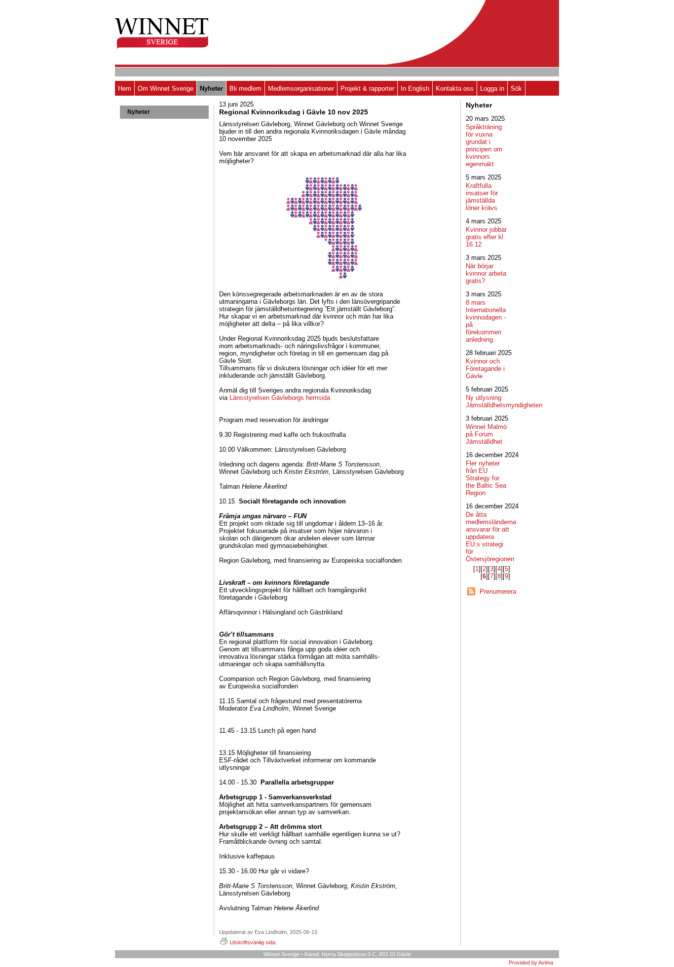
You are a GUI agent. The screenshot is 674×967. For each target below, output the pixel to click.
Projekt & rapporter (367, 88)
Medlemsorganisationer (301, 88)
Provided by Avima (531, 963)
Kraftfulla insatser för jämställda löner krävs (482, 197)
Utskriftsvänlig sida (252, 942)
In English (415, 88)
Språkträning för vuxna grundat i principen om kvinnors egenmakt (484, 145)
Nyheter (211, 88)
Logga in (492, 88)
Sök (516, 88)
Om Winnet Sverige (165, 88)
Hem (124, 88)
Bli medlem (245, 88)
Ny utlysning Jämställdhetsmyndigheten (504, 401)
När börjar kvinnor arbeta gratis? (486, 273)
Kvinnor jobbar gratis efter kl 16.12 (486, 237)
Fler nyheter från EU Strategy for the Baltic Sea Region (486, 478)
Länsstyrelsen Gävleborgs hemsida (279, 397)
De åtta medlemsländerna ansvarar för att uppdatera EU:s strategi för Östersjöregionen (491, 537)
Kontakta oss (455, 88)
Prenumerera (498, 591)
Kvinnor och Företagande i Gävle (485, 369)
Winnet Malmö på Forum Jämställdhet (486, 434)
